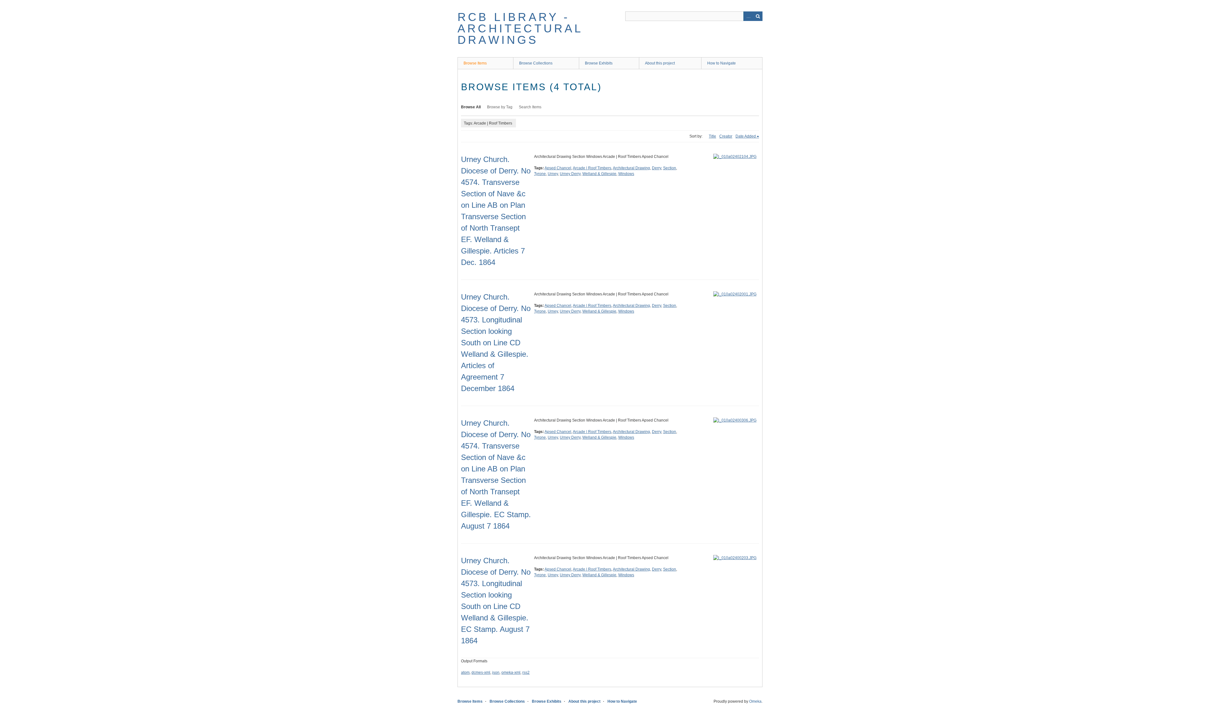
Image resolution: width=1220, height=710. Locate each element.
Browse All (471, 107)
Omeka (755, 701)
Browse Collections (535, 63)
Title (712, 136)
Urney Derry (570, 174)
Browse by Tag (499, 107)
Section (669, 168)
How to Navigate (721, 63)
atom (465, 672)
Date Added (745, 136)
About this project (660, 63)
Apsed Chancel (558, 168)
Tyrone (540, 174)
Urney (553, 174)
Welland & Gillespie (599, 174)
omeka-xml (510, 672)
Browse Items (475, 63)
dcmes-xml (480, 672)
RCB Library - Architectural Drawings (520, 28)
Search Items (530, 107)
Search (757, 16)
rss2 (526, 672)
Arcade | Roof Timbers (592, 168)
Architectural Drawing (631, 168)
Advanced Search (748, 16)
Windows (626, 174)
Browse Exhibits (599, 63)
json (495, 672)
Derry (656, 168)
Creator (725, 136)
